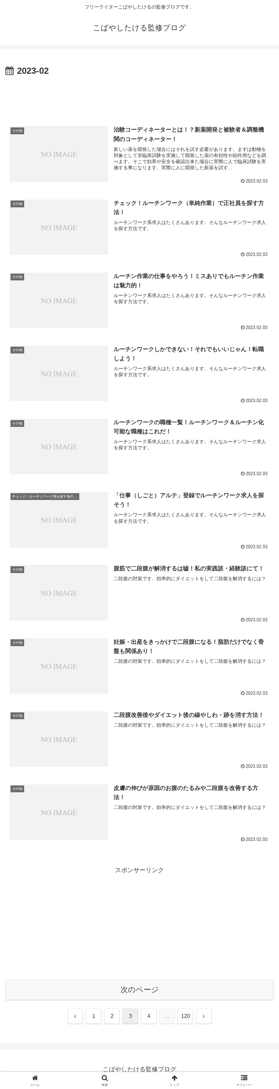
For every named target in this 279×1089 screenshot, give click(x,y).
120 (185, 1016)
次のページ (139, 989)
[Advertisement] (139, 97)
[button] (258, 938)
